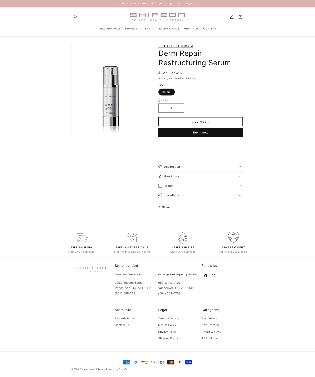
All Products (209, 338)
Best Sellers (209, 318)
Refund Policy (167, 325)
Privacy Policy (167, 331)
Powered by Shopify (116, 369)
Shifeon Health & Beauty (92, 369)
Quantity (163, 100)
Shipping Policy (168, 338)
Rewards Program (126, 318)
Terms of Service (169, 318)
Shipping (163, 78)
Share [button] (166, 207)
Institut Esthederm (175, 45)
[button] (75, 17)
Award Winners (211, 331)
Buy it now (200, 132)
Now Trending (210, 325)
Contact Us (122, 325)
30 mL (166, 91)
